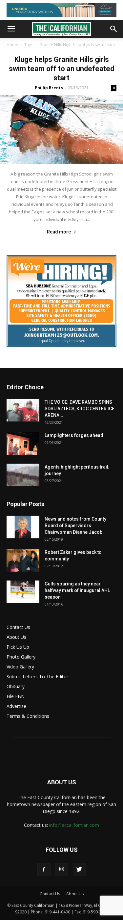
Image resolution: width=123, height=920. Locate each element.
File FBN (16, 696)
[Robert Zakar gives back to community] (23, 560)
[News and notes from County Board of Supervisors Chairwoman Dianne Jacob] (23, 527)
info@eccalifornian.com (74, 825)
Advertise (16, 706)
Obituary (16, 686)
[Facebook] (44, 869)
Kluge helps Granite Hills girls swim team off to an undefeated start (61, 68)
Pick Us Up (18, 647)
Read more (59, 231)
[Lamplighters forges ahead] (23, 443)
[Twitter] (79, 869)
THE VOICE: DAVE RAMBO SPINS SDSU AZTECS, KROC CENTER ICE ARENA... (79, 408)
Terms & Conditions (28, 716)
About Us (16, 637)
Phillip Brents (49, 88)
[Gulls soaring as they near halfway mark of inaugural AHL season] (23, 592)
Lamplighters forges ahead (74, 435)
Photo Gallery (21, 657)
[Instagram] (61, 869)
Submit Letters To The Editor (37, 676)
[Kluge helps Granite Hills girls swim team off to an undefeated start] (61, 129)
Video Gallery (20, 666)
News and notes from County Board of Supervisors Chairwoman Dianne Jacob (75, 525)
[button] (114, 29)
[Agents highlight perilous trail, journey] (23, 475)
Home (12, 44)
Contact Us (18, 627)
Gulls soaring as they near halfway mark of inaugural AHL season (77, 590)
